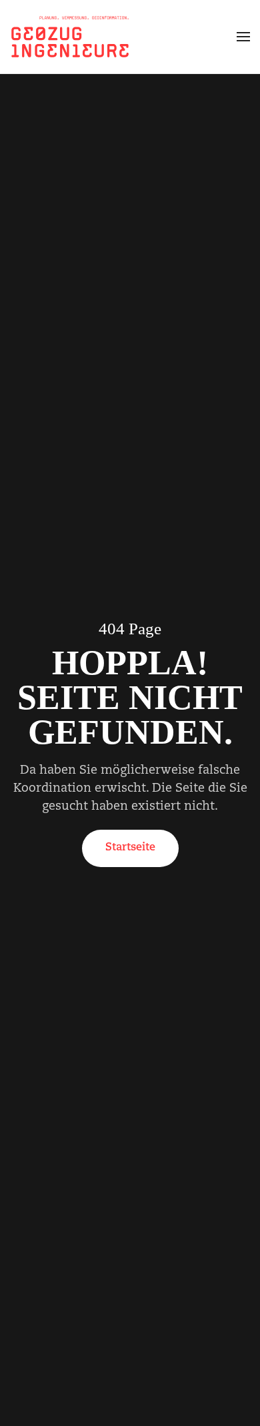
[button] (243, 36)
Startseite (130, 847)
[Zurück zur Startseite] (70, 36)
